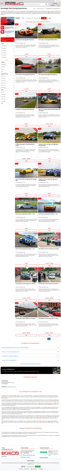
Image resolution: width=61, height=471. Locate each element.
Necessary (21, 469)
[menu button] (2, 3)
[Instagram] (9, 454)
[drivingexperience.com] (14, 5)
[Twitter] (6, 454)
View (26, 56)
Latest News (4, 456)
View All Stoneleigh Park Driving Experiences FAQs (31, 363)
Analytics (27, 469)
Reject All (23, 466)
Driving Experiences (41, 8)
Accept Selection (30, 466)
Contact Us (58, 0)
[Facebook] (3, 454)
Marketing (41, 469)
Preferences (34, 469)
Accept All (38, 466)
